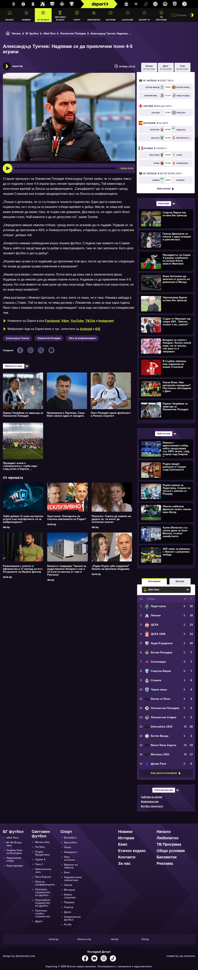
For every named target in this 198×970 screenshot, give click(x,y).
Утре (182, 67)
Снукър (68, 907)
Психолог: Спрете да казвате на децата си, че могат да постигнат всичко (111, 519)
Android (86, 329)
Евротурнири (14, 865)
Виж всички (163, 188)
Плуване (69, 902)
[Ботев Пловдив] (62, 4)
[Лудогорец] (14, 4)
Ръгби (68, 924)
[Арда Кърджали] (52, 4)
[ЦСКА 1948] (33, 4)
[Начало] (8, 33)
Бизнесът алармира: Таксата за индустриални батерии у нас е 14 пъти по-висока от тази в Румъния (66, 570)
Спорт (76, 20)
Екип (122, 844)
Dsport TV (144, 20)
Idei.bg (114, 939)
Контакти (126, 857)
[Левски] (43, 4)
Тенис (67, 847)
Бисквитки (167, 857)
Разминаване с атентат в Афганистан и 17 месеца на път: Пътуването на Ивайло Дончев (23, 569)
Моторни (69, 889)
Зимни (68, 885)
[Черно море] (175, 4)
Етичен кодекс (132, 851)
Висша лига (157, 106)
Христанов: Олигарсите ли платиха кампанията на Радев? (66, 518)
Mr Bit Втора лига (162, 173)
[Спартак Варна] (72, 4)
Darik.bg (53, 939)
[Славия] (126, 4)
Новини (26, 20)
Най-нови (163, 203)
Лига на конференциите (82, 338)
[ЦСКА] (23, 4)
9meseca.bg (84, 939)
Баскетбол (70, 842)
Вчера (149, 67)
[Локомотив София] (165, 4)
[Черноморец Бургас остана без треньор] (165, 303)
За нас (124, 863)
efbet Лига (49, 33)
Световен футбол (60, 18)
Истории (110, 20)
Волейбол (70, 837)
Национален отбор (13, 859)
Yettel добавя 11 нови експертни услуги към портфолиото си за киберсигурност (23, 519)
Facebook (52, 320)
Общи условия (171, 851)
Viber (65, 320)
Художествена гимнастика (73, 879)
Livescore (127, 20)
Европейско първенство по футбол (42, 903)
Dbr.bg (145, 939)
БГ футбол (43, 20)
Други (38, 921)
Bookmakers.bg (150, 801)
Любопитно (93, 20)
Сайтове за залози (151, 797)
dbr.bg (6, 527)
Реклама (165, 863)
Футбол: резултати (152, 806)
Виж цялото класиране (164, 773)
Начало (9, 20)
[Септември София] (136, 4)
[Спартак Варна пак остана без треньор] (165, 218)
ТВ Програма (161, 18)
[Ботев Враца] (184, 4)
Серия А (154, 148)
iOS (97, 329)
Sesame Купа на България (14, 852)
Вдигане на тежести (71, 866)
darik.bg (51, 524)
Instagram (105, 320)
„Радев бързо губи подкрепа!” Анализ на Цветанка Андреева (111, 567)
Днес (166, 67)
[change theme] (191, 15)
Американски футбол (72, 918)
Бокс (67, 872)
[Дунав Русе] (146, 4)
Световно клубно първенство (42, 913)
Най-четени (163, 433)
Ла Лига (155, 123)
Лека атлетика (69, 858)
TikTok (90, 320)
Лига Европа (43, 876)
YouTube (77, 320)
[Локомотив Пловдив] (155, 4)
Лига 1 (39, 864)
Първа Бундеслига (42, 853)
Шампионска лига (43, 870)
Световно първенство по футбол (42, 892)
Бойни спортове (70, 896)
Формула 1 (71, 852)
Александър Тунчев (17, 338)
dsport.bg (17, 66)
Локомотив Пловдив (73, 33)
